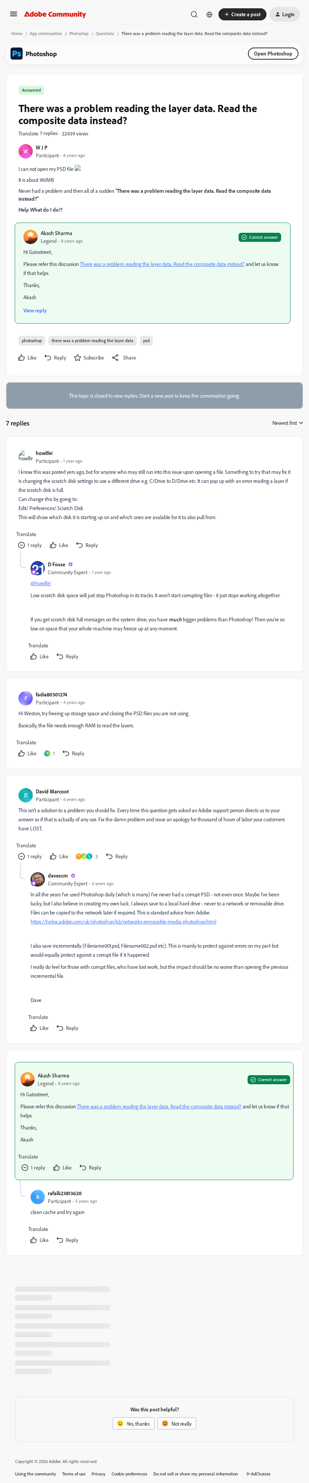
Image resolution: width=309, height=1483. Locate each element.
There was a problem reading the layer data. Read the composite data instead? (162, 264)
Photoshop (79, 33)
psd (146, 340)
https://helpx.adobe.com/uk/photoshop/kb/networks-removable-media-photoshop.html (123, 921)
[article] (154, 500)
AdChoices (261, 1474)
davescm (58, 875)
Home (17, 33)
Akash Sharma (56, 233)
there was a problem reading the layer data (92, 340)
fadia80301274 (51, 694)
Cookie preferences (129, 1474)
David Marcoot (52, 791)
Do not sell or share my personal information (195, 1474)
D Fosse (56, 564)
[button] (13, 16)
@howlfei (41, 583)
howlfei (44, 453)
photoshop (32, 340)
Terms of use (74, 1474)
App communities (46, 33)
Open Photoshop (273, 53)
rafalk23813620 (65, 1193)
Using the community (35, 1474)
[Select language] (209, 14)
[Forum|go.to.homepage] (55, 14)
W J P (41, 147)
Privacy (99, 1474)
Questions (105, 33)
